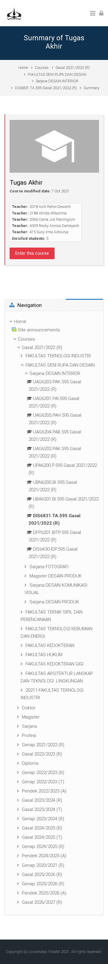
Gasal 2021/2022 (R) (73, 67)
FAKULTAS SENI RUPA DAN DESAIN (57, 74)
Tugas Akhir (26, 182)
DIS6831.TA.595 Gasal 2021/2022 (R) (46, 88)
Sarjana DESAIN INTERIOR (57, 81)
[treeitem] (54, 613)
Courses (42, 67)
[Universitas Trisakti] (14, 13)
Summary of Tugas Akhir (54, 42)
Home (23, 67)
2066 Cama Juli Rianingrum (52, 219)
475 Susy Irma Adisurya (48, 232)
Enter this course (32, 253)
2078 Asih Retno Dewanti (50, 206)
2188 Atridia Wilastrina (48, 213)
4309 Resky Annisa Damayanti (54, 225)
